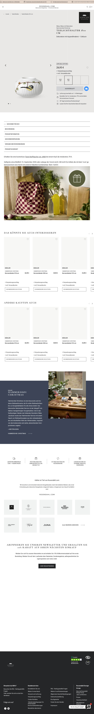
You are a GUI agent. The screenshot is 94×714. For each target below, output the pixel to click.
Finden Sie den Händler (57, 702)
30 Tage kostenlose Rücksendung (60, 1)
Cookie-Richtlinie (33, 699)
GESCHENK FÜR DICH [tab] (13, 124)
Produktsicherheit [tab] (11, 149)
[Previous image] (5, 65)
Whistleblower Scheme (80, 703)
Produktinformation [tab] (12, 134)
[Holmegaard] (82, 507)
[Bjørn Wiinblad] (29, 525)
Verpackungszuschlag (34, 696)
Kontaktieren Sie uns (34, 688)
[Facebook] (5, 708)
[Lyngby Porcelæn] (29, 507)
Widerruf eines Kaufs (34, 691)
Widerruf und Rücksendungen (59, 691)
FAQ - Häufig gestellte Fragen (59, 688)
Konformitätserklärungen (35, 705)
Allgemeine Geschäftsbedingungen (61, 694)
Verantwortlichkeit (81, 700)
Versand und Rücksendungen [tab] (15, 144)
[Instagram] (8, 708)
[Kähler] (11, 507)
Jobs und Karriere (81, 694)
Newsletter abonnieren (34, 708)
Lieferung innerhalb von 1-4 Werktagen (11, 1)
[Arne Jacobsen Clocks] (11, 525)
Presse (78, 697)
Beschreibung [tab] (10, 129)
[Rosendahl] (46, 507)
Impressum (54, 705)
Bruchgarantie (55, 699)
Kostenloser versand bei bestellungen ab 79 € (36, 1)
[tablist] (47, 137)
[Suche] (87, 7)
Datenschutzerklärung (57, 696)
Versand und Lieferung (34, 694)
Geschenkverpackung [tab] (12, 139)
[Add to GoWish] (86, 88)
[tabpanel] (47, 188)
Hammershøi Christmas (17, 433)
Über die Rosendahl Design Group (81, 691)
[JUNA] (46, 525)
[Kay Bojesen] (64, 507)
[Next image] (50, 65)
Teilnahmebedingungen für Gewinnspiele (36, 702)
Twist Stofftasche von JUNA (35, 157)
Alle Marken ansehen (70, 525)
